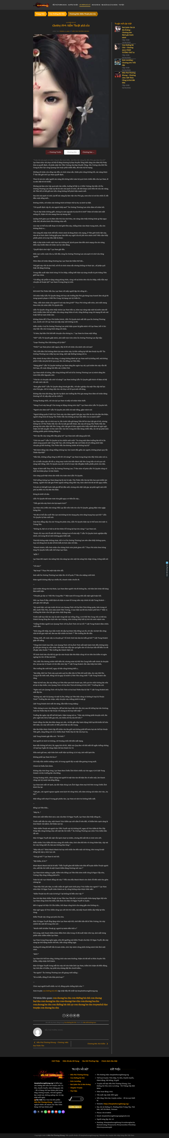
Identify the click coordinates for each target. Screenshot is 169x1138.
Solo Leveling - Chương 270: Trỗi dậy (129, 62)
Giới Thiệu (56, 1061)
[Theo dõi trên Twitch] (63, 1111)
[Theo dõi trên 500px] (59, 1111)
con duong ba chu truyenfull (88, 1004)
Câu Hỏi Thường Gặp (90, 1061)
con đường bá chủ (50, 991)
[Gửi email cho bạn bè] (71, 1015)
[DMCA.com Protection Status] (75, 1107)
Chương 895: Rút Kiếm (97, 1044)
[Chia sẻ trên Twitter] (67, 1015)
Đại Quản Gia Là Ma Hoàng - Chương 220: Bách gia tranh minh (128, 32)
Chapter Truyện (73, 5)
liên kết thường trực (89, 1022)
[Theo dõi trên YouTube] (56, 1111)
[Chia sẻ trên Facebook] (64, 1015)
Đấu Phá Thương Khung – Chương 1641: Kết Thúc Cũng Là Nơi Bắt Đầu (129, 78)
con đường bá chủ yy (63, 1004)
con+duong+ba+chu (70, 1001)
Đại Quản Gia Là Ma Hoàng (109, 5)
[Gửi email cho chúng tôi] (42, 1111)
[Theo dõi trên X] (38, 1111)
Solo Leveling (96, 5)
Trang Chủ (40, 14)
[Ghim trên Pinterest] (74, 1015)
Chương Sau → (88, 152)
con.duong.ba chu (42, 1004)
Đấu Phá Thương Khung (60, 5)
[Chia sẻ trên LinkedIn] (78, 1015)
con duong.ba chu (50, 1001)
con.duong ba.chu (90, 1001)
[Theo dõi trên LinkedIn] (52, 1111)
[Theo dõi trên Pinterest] (49, 1111)
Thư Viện (121, 5)
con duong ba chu (62, 998)
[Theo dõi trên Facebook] (35, 1111)
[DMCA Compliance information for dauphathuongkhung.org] (76, 1099)
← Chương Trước (54, 152)
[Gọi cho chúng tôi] (45, 1111)
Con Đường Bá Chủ (84, 5)
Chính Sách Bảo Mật (109, 1061)
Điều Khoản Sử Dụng (71, 1061)
